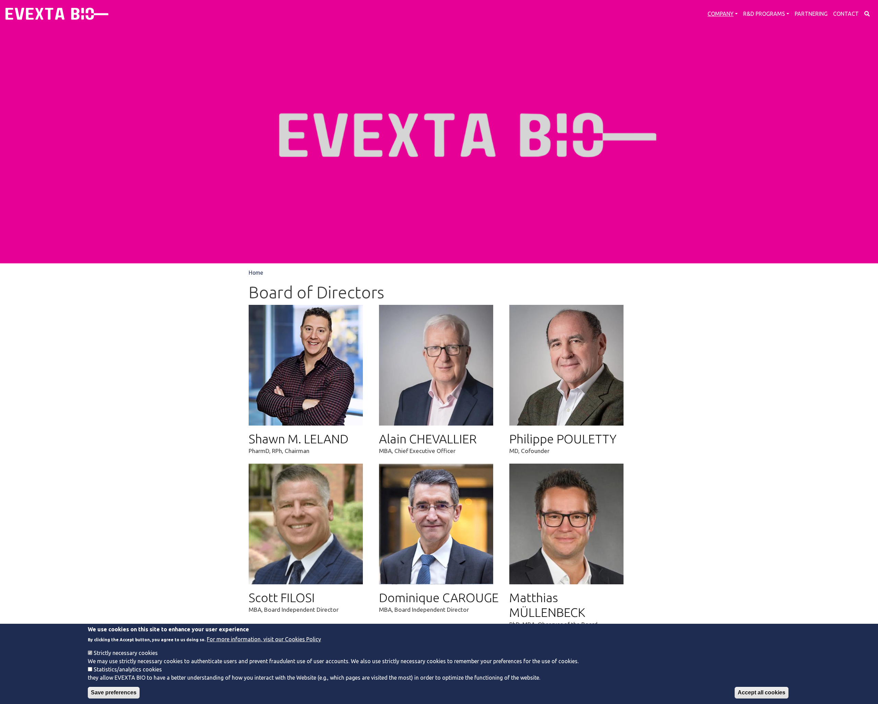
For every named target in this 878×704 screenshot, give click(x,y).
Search (867, 13)
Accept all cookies (761, 692)
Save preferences (114, 692)
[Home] (56, 14)
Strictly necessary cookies (126, 652)
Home (256, 273)
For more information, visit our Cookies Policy (264, 639)
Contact (846, 14)
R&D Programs (764, 14)
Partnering (811, 14)
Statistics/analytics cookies (128, 669)
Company (721, 14)
